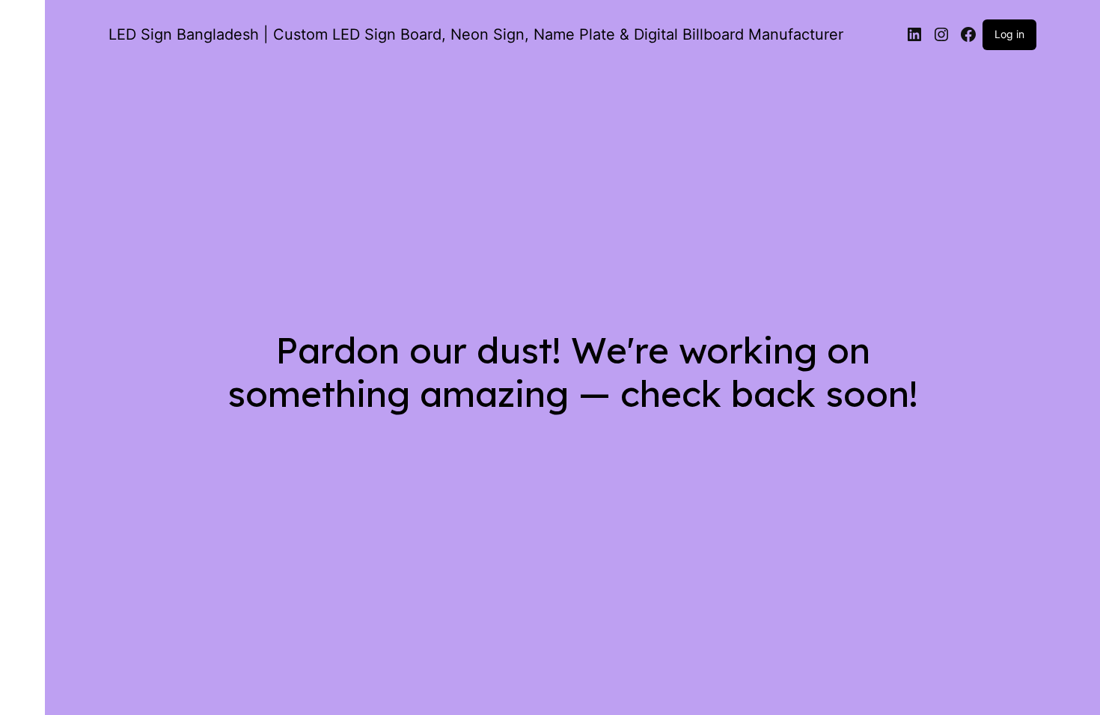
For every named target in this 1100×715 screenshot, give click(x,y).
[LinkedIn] (914, 34)
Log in (1009, 34)
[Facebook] (968, 34)
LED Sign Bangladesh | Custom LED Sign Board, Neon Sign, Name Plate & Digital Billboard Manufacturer (476, 34)
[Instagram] (941, 34)
